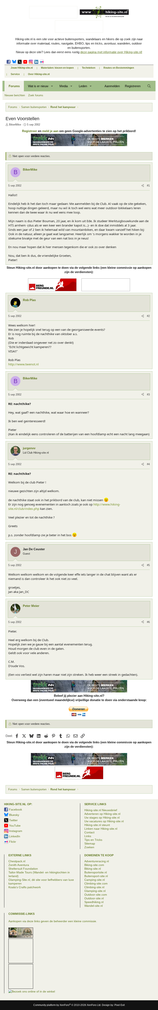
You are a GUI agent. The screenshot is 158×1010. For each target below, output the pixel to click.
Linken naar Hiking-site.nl (100, 828)
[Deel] (142, 185)
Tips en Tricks (93, 839)
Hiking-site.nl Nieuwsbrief (100, 810)
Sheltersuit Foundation (23, 868)
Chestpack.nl (16, 861)
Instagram (31, 62)
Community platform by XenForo (67, 1005)
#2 (148, 316)
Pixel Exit (119, 1005)
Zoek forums (35, 95)
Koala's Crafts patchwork (24, 887)
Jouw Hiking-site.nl (22, 67)
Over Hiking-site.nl (39, 74)
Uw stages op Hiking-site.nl (102, 817)
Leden (83, 86)
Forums (14, 86)
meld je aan (50, 131)
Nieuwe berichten (15, 95)
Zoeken (89, 847)
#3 (148, 394)
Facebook (8, 62)
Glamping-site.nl (95, 891)
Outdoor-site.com (95, 894)
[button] (52, 86)
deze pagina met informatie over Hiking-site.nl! (111, 52)
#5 (148, 565)
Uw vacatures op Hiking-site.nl (104, 821)
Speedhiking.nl (93, 902)
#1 (148, 185)
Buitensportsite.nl (95, 872)
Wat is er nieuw (38, 86)
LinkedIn (36, 62)
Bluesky (14, 62)
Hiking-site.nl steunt (97, 825)
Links (87, 836)
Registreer (29, 131)
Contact (89, 832)
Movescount (25, 62)
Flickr (42, 62)
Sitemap (89, 843)
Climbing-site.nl (94, 887)
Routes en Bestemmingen (118, 67)
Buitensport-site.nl (96, 876)
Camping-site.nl (94, 879)
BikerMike (15, 124)
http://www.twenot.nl (23, 364)
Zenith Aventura (18, 865)
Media (63, 86)
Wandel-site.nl (93, 905)
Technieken (88, 67)
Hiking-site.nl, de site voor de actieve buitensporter (104, 12)
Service (15, 74)
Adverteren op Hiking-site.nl (102, 813)
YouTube (15, 825)
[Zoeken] (149, 86)
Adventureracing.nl (96, 861)
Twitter (20, 62)
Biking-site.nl (92, 868)
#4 (148, 464)
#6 (148, 622)
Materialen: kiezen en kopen (57, 67)
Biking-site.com (94, 865)
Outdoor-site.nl (94, 898)
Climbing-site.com (96, 883)
